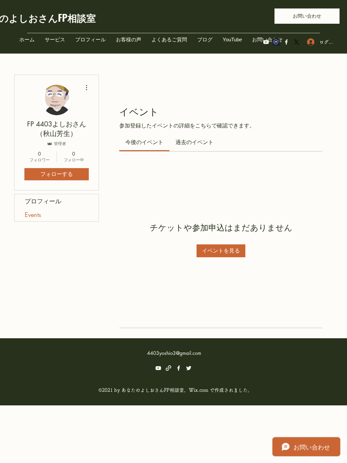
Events (33, 214)
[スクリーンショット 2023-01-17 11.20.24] (276, 42)
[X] (296, 42)
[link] (144, 142)
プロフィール (43, 201)
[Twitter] (188, 368)
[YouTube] (266, 42)
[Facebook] (286, 42)
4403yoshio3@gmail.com (174, 353)
